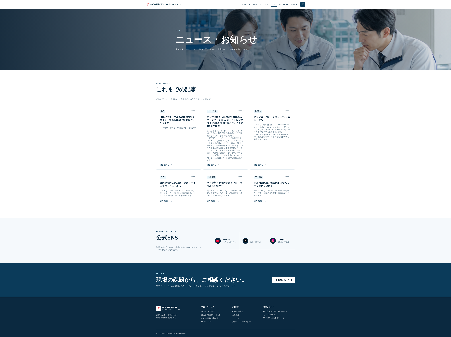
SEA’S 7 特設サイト (209, 315)
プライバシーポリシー (241, 322)
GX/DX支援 (253, 4)
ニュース (274, 4)
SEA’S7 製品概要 (208, 311)
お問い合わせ (283, 280)
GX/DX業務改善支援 (210, 318)
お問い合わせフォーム (275, 318)
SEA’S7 (244, 4)
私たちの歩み (283, 4)
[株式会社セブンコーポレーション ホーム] (163, 4)
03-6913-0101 (271, 315)
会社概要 (294, 4)
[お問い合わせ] (302, 4)
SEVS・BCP (264, 4)
